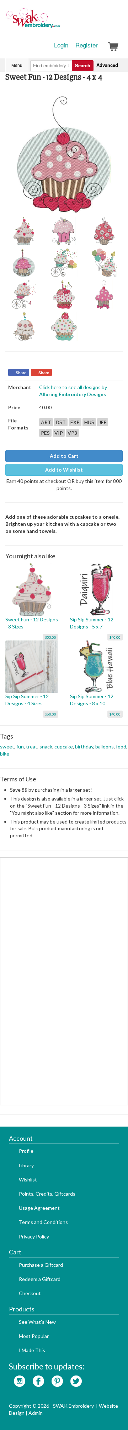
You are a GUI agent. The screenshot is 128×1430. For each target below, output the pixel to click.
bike (4, 754)
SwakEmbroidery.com (58, 21)
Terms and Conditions (43, 1222)
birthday (84, 747)
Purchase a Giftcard (41, 1265)
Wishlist (28, 1180)
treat (31, 747)
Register (86, 45)
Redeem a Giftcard (39, 1279)
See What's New (37, 1322)
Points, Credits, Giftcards (47, 1194)
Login (61, 45)
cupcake (63, 747)
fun (20, 747)
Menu (16, 65)
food (121, 747)
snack (45, 747)
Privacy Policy (34, 1237)
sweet (7, 747)
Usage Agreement (39, 1208)
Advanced (107, 65)
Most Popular (34, 1336)
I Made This (32, 1350)
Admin (35, 1413)
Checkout (30, 1293)
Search (82, 65)
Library (26, 1165)
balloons (104, 747)
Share (21, 373)
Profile (26, 1151)
